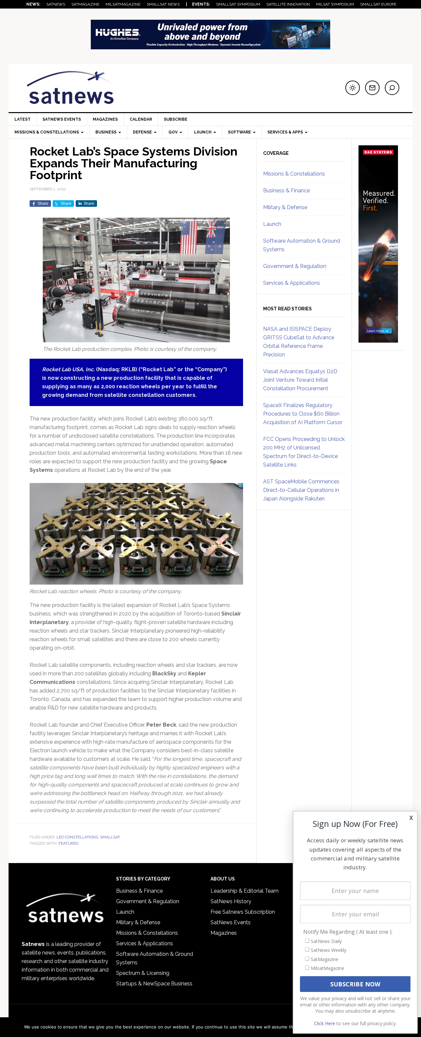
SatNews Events (61, 119)
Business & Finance (286, 190)
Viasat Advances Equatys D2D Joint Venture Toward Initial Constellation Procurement (300, 380)
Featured (68, 843)
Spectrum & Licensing (142, 973)
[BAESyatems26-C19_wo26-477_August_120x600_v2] (378, 339)
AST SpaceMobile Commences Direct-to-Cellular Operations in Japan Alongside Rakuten (301, 490)
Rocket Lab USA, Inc (67, 369)
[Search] (392, 88)
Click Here (324, 1023)
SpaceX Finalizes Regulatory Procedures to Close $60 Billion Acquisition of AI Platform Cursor (302, 413)
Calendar (141, 119)
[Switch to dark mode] (352, 88)
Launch (272, 224)
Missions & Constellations (294, 174)
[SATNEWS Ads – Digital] (210, 46)
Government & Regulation (294, 266)
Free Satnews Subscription (242, 912)
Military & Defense (285, 207)
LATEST (22, 119)
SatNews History (230, 901)
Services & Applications (291, 283)
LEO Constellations (77, 837)
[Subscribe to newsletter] (372, 88)
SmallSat (110, 837)
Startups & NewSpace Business (154, 983)
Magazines (105, 119)
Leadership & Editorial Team (244, 891)
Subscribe (175, 119)
